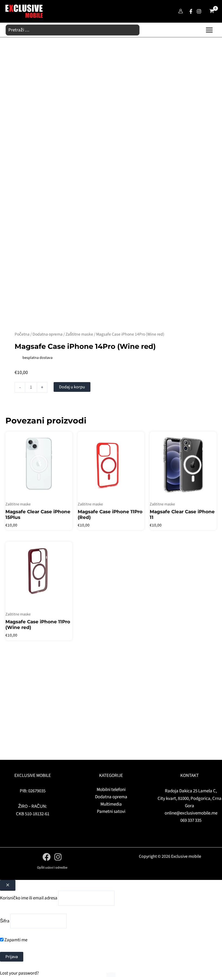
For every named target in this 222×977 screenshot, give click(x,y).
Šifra (4, 921)
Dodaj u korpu (72, 387)
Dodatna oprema (47, 334)
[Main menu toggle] (209, 30)
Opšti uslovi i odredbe (52, 867)
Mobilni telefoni (111, 789)
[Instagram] (199, 11)
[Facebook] (190, 11)
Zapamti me (15, 940)
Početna (22, 334)
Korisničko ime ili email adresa (28, 898)
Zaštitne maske (79, 334)
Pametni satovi (111, 811)
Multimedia (111, 804)
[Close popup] (7, 885)
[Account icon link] (180, 11)
